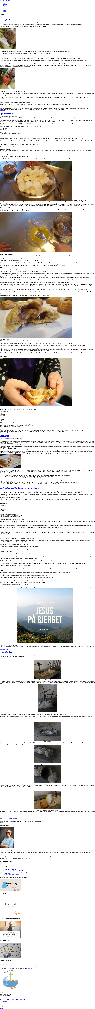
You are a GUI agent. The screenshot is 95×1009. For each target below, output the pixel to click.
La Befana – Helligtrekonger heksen (11, 874)
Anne (16, 106)
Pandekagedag (5, 436)
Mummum (44, 480)
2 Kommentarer (10, 818)
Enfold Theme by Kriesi (21, 999)
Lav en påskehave (6, 20)
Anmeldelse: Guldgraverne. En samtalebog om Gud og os (15, 872)
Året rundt (2, 17)
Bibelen (6, 485)
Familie (6, 432)
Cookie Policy (30, 968)
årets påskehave (16, 655)
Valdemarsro (24, 480)
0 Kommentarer (10, 106)
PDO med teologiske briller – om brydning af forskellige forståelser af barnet (19, 870)
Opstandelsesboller (7, 114)
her (68, 104)
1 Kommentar (9, 429)
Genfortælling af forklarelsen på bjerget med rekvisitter (20, 488)
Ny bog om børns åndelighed (9, 869)
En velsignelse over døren (8, 873)
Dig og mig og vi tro (10, 999)
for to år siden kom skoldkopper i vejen (49, 655)
